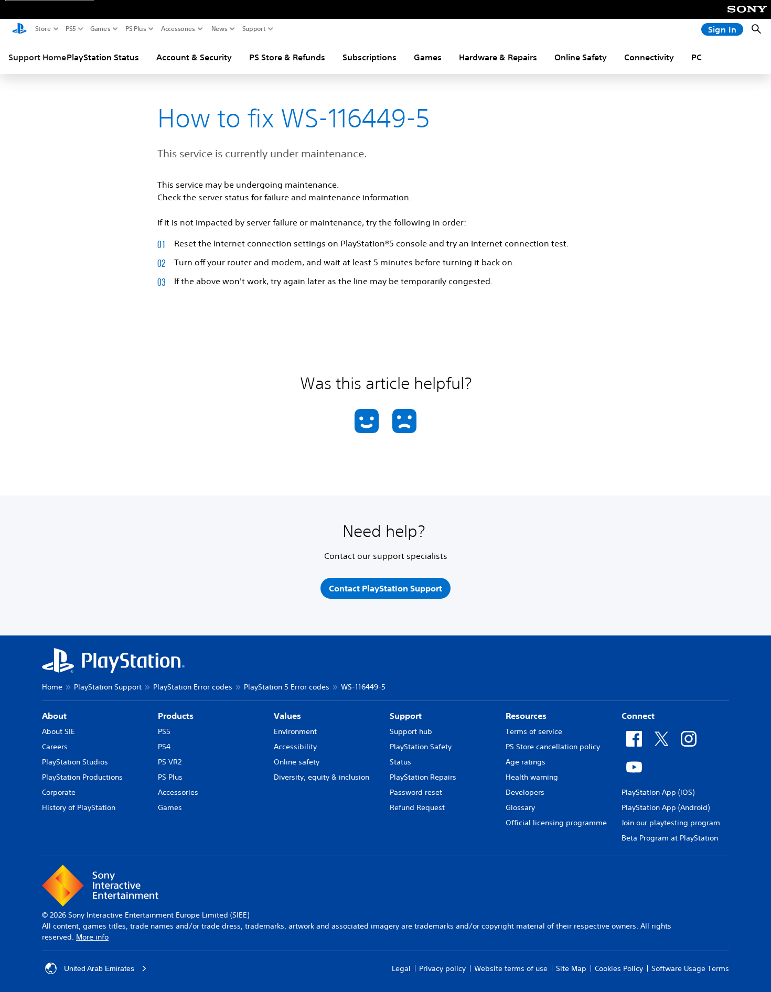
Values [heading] (287, 715)
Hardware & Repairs (498, 57)
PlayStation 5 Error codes (286, 687)
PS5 (71, 29)
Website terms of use (511, 968)
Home (52, 687)
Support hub (411, 731)
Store (43, 29)
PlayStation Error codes (192, 687)
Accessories (178, 29)
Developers (525, 792)
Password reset (416, 792)
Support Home (37, 57)
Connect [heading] (638, 715)
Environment (295, 731)
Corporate (59, 792)
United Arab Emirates (99, 968)
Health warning (532, 777)
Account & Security (194, 57)
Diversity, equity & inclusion (321, 777)
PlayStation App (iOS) (658, 792)
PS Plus (135, 29)
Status (400, 762)
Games (100, 29)
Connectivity (649, 57)
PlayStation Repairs (423, 777)
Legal (401, 968)
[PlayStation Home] (19, 29)
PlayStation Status (103, 57)
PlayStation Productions (82, 777)
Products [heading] (176, 715)
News (219, 29)
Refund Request (417, 807)
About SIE (58, 731)
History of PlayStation (78, 807)
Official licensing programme (556, 822)
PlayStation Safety (421, 746)
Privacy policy (442, 968)
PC (696, 57)
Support (254, 29)
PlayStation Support (108, 687)
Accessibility (295, 746)
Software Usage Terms (690, 968)
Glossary (520, 807)
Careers (55, 746)
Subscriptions (369, 57)
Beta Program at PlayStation (670, 838)
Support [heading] (406, 715)
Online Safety (580, 57)
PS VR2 (169, 762)
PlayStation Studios (75, 762)
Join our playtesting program (671, 822)
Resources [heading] (526, 715)
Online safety (296, 762)
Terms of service (534, 731)
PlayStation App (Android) (666, 807)
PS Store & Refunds (287, 57)
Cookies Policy (619, 968)
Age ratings (525, 762)
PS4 (164, 746)
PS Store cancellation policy (553, 746)
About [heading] (54, 715)
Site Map (571, 968)
